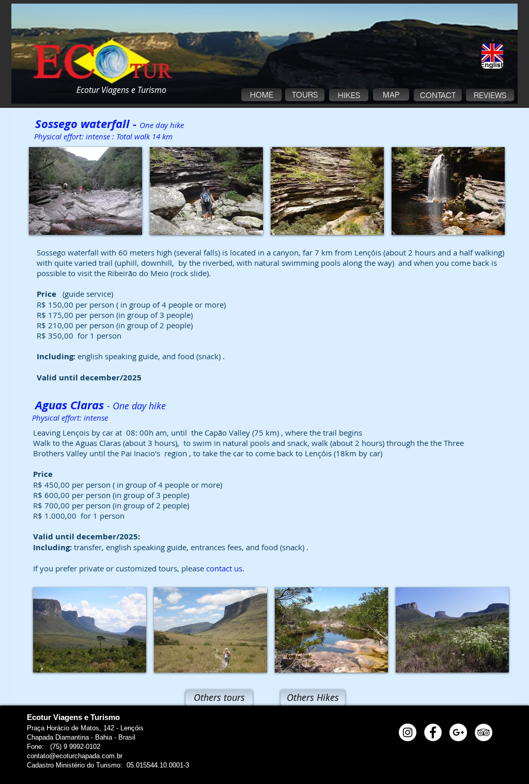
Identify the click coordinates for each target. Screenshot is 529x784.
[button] (85, 191)
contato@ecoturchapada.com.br (74, 756)
